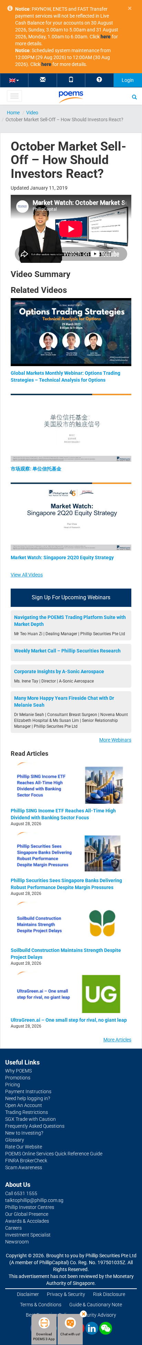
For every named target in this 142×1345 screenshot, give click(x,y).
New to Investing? (24, 1133)
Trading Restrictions (26, 1112)
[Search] (134, 96)
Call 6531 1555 (21, 1193)
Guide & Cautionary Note (95, 1304)
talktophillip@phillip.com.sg (34, 1200)
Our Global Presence (26, 1214)
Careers (13, 1228)
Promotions (17, 1077)
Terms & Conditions (40, 1304)
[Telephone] (71, 80)
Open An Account (23, 1105)
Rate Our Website (23, 1147)
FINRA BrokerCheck (26, 1160)
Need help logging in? (27, 1098)
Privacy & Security (66, 1294)
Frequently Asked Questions (34, 1126)
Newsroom (17, 1241)
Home (13, 112)
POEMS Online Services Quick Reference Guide (53, 1153)
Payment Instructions (28, 1091)
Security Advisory (97, 1315)
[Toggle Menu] (14, 96)
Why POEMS (18, 1071)
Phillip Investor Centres (29, 1207)
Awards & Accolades (27, 1221)
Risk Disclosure (109, 1294)
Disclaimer (28, 1294)
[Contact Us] (42, 80)
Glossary (14, 1140)
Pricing (12, 1084)
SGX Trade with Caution (30, 1119)
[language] (14, 80)
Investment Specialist (28, 1235)
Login (128, 80)
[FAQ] (99, 80)
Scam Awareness (23, 1167)
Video (32, 112)
